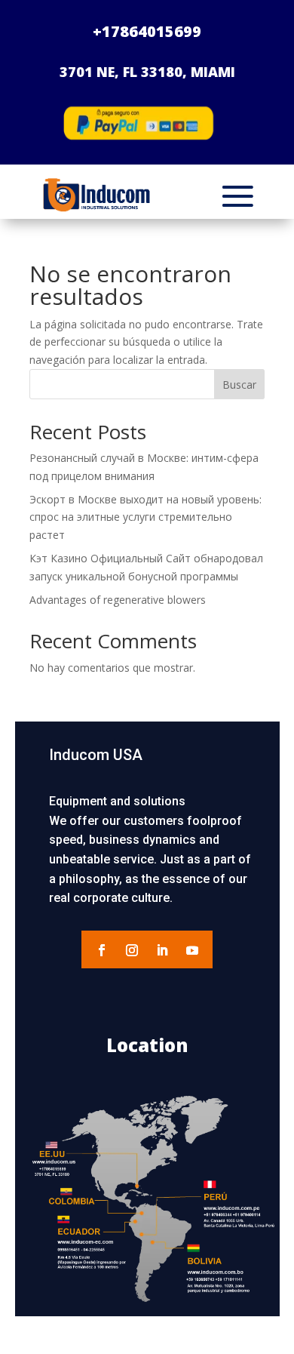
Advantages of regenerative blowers (117, 599)
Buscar (239, 384)
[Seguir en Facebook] (102, 950)
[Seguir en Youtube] (192, 950)
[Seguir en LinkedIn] (162, 950)
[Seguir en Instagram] (132, 950)
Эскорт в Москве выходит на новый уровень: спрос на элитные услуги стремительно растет (145, 517)
